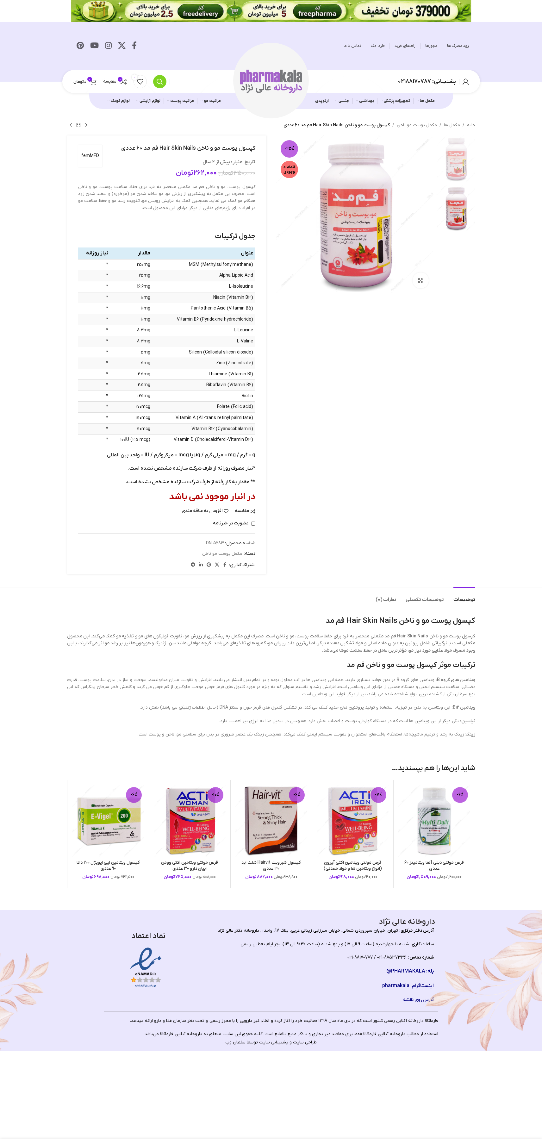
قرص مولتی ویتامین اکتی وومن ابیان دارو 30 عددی (189, 866)
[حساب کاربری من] (465, 81)
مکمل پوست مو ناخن (417, 125)
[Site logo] (271, 81)
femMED (90, 156)
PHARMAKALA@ (405, 971)
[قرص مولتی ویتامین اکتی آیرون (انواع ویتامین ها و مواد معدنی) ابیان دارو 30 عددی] (353, 821)
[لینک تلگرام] (193, 565)
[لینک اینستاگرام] (108, 46)
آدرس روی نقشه (418, 1000)
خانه (471, 125)
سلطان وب (235, 1042)
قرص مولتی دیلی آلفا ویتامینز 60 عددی (434, 866)
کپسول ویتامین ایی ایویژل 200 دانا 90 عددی (108, 866)
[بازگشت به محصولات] (78, 125)
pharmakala (395, 986)
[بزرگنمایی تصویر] (420, 280)
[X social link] (122, 46)
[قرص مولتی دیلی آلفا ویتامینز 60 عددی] (434, 821)
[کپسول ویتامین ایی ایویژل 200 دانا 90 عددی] (108, 821)
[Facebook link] (134, 46)
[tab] (464, 596)
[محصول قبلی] (86, 125)
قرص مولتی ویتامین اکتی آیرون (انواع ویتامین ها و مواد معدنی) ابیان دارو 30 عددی (353, 869)
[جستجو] (160, 81)
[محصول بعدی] (71, 125)
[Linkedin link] (201, 565)
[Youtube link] (94, 46)
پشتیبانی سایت (273, 1042)
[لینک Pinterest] (80, 46)
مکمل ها (452, 125)
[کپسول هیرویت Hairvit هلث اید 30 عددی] (271, 821)
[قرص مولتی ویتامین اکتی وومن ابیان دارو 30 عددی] (190, 821)
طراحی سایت (305, 1042)
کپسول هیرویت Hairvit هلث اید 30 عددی (271, 866)
